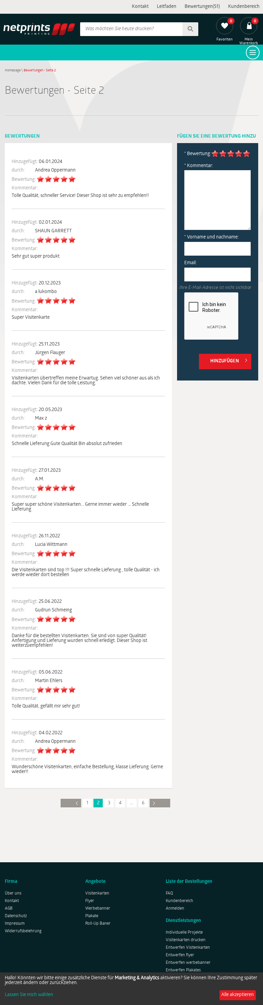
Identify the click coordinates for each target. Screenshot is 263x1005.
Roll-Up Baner (98, 924)
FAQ (169, 893)
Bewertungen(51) (202, 6)
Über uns (13, 893)
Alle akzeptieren (237, 994)
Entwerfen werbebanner (188, 963)
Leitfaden (166, 6)
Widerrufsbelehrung (23, 931)
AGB (9, 909)
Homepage (13, 70)
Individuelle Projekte (184, 933)
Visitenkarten (97, 893)
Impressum (15, 924)
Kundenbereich (244, 6)
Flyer (89, 901)
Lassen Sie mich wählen (29, 995)
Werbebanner (97, 909)
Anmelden (175, 909)
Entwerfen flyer (180, 955)
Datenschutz (16, 916)
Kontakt (140, 6)
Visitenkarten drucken (185, 940)
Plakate (91, 916)
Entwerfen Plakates (183, 970)
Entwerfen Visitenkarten (188, 948)
